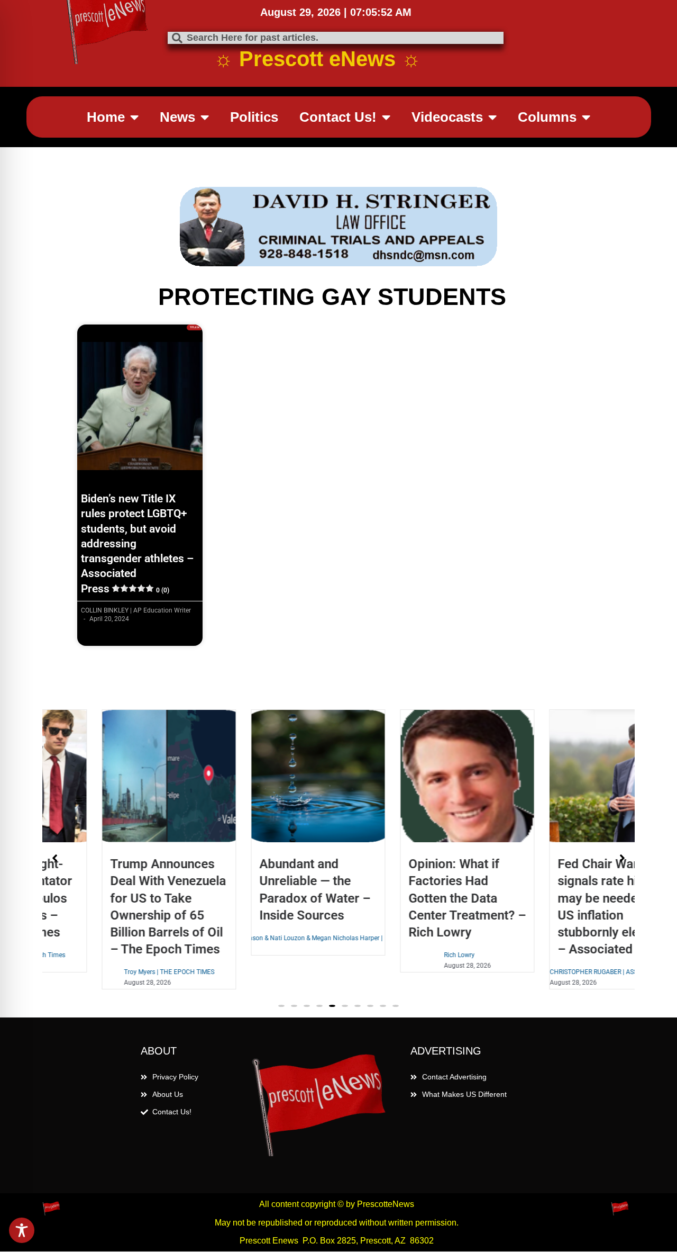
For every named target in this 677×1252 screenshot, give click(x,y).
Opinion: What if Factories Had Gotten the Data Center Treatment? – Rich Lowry (414, 898)
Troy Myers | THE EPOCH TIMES (116, 972)
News (177, 117)
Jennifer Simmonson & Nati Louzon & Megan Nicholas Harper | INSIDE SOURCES (265, 938)
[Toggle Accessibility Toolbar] (21, 1230)
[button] (281, 1006)
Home (106, 117)
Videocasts (447, 117)
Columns (547, 117)
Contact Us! (338, 117)
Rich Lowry (406, 955)
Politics (254, 117)
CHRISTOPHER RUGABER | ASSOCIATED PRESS (564, 972)
